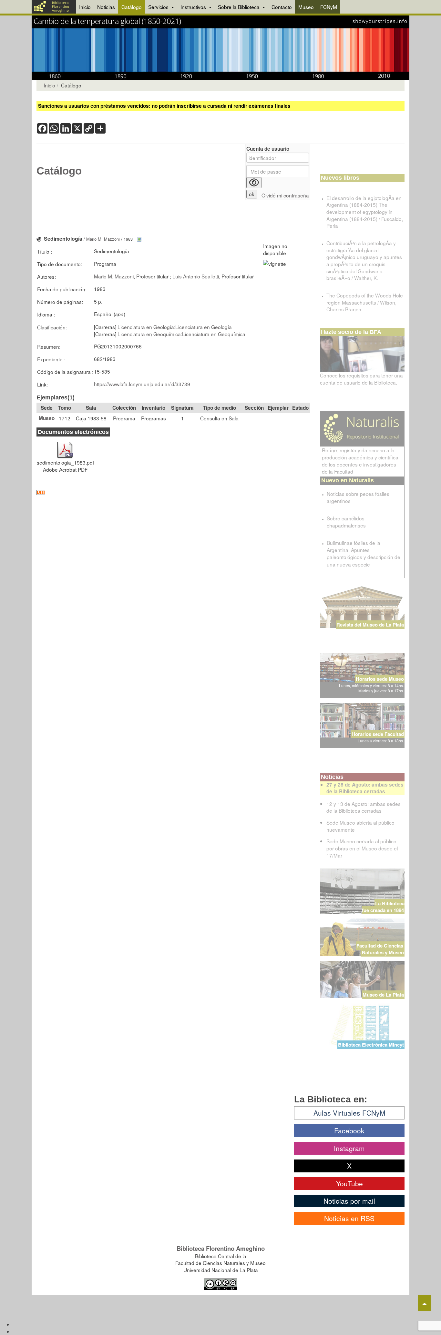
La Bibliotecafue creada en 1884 (383, 907)
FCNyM (328, 6)
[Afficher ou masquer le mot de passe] (254, 182)
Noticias (106, 6)
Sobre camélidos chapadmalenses (346, 522)
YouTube (349, 1183)
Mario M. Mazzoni (103, 239)
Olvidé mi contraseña (285, 195)
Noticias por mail (349, 1201)
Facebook (349, 1130)
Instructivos (193, 6)
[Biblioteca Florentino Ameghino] (54, 7)
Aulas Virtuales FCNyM (349, 1113)
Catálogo (131, 6)
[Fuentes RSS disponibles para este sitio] (173, 492)
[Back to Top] (424, 1303)
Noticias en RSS (349, 1218)
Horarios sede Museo (380, 678)
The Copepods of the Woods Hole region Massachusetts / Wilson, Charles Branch (364, 302)
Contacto (282, 6)
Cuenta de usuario (267, 149)
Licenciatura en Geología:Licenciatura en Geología (175, 326)
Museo (306, 6)
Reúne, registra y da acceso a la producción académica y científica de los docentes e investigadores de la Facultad (360, 461)
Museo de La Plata (383, 994)
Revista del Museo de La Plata (370, 624)
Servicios (159, 6)
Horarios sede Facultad (378, 734)
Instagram (349, 1148)
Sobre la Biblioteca (239, 6)
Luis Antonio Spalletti (195, 276)
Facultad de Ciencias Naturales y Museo (380, 949)
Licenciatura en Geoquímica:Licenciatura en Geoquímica (181, 333)
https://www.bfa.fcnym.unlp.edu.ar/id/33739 (142, 383)
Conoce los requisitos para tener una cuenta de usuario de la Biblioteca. (361, 379)
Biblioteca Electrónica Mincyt (371, 1044)
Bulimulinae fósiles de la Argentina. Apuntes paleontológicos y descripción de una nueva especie (363, 553)
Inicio (85, 6)
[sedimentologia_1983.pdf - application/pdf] (65, 446)
